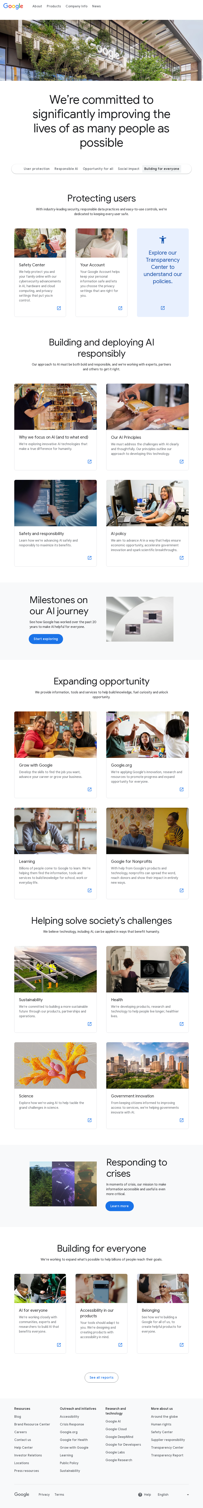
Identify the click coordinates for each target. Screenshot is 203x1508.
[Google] (13, 6)
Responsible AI (66, 169)
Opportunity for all (98, 169)
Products (54, 6)
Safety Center (162, 1432)
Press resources (26, 1471)
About (37, 6)
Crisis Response (72, 1424)
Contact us (22, 1440)
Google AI (113, 1421)
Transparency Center (167, 1448)
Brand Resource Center (32, 1424)
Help (147, 1495)
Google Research (118, 1460)
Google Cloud (116, 1429)
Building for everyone (161, 169)
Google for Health (74, 1440)
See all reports (102, 1378)
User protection (37, 169)
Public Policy (69, 1463)
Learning (66, 1455)
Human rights (161, 1424)
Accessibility (69, 1417)
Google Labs (115, 1452)
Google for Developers (123, 1445)
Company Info (76, 6)
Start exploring (46, 639)
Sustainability (70, 1471)
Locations (21, 1463)
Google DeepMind (119, 1437)
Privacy (44, 1495)
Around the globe (164, 1417)
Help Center (23, 1448)
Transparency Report (167, 1455)
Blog (17, 1417)
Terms (59, 1495)
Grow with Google (74, 1448)
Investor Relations (28, 1455)
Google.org (69, 1432)
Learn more (119, 1206)
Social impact (129, 169)
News (96, 6)
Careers (20, 1432)
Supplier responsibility (168, 1440)
